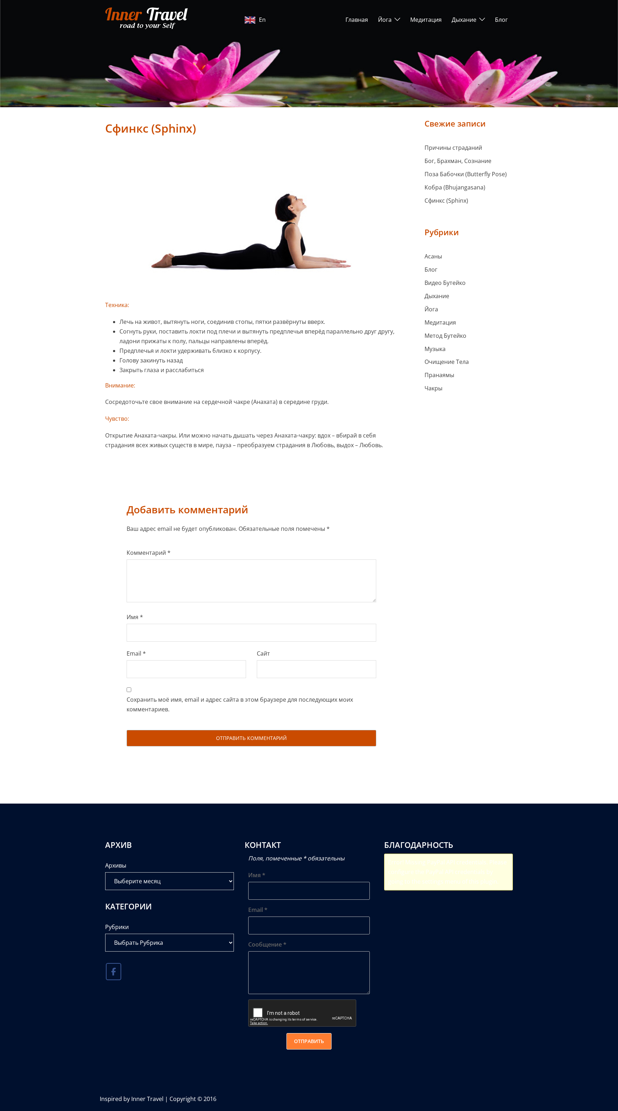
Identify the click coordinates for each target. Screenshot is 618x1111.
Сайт (263, 653)
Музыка (435, 349)
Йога (385, 20)
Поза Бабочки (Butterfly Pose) (466, 174)
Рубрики (117, 927)
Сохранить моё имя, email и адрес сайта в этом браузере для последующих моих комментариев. (240, 704)
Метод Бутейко (445, 336)
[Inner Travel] (148, 19)
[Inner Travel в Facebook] (113, 971)
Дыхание (464, 20)
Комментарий (149, 553)
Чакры (433, 388)
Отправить (309, 1041)
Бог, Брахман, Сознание (458, 161)
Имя (135, 617)
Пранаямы (439, 375)
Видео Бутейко (445, 283)
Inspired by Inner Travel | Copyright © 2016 (158, 1099)
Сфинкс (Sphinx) (446, 200)
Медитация (426, 20)
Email (136, 653)
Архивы (115, 865)
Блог (501, 20)
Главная (356, 20)
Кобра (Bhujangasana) (455, 187)
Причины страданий (453, 148)
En (262, 20)
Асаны (433, 256)
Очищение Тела (447, 362)
